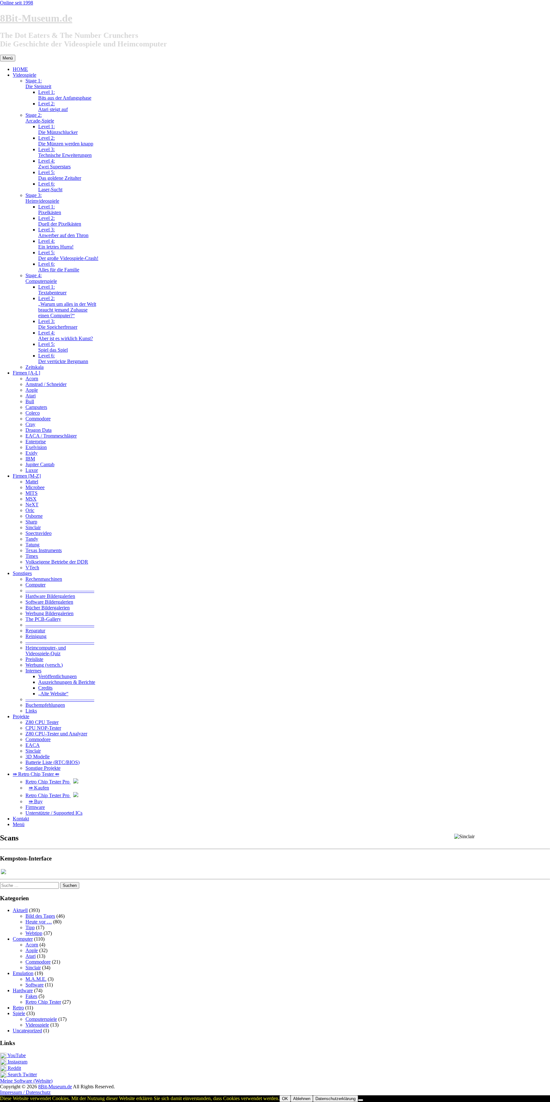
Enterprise (35, 441)
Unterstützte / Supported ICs (53, 813)
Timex (31, 556)
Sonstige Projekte (42, 768)
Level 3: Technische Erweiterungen (65, 152)
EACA (32, 745)
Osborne (34, 516)
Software (34, 984)
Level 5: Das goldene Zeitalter (59, 175)
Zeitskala (34, 367)
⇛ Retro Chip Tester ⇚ (36, 774)
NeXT (32, 504)
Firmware (35, 807)
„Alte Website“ (53, 693)
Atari (30, 395)
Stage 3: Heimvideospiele (42, 198)
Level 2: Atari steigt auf (53, 106)
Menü (19, 824)
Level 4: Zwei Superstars (54, 163)
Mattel (31, 481)
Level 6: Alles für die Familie (58, 266)
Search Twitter (21, 1074)
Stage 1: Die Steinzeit (38, 83)
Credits (45, 688)
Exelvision (36, 447)
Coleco (32, 413)
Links (31, 710)
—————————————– (59, 590)
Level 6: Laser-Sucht (50, 186)
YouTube (16, 1055)
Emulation (23, 973)
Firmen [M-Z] (27, 476)
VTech (32, 567)
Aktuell (20, 910)
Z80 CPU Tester (42, 722)
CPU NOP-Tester (43, 728)
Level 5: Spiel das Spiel (53, 347)
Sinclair (33, 527)
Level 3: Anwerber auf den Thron (63, 232)
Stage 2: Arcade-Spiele (39, 117)
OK (285, 1098)
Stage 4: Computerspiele (41, 278)
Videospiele (24, 75)
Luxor (31, 470)
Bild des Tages (40, 916)
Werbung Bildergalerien (49, 613)
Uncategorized (27, 1030)
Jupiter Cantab (39, 464)
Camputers (36, 407)
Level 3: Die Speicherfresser (57, 324)
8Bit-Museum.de (36, 18)
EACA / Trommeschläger (51, 436)
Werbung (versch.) (44, 665)
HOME (20, 69)
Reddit (13, 1068)
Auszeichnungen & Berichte (66, 682)
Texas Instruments (43, 550)
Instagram (16, 1061)
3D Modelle (37, 756)
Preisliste (34, 659)
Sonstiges (22, 573)
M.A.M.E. (35, 979)
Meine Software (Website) (26, 1081)
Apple (31, 390)
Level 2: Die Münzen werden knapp (65, 140)
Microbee (35, 487)
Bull (29, 401)
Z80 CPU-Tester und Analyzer (56, 733)
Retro (18, 1007)
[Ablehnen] (360, 1100)
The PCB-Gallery (43, 619)
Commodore (38, 418)
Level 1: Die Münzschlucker (58, 129)
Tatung (32, 544)
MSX (31, 499)
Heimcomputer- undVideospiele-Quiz (45, 650)
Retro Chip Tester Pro (48, 781)
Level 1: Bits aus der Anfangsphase (64, 95)
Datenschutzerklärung (335, 1098)
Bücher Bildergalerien (47, 607)
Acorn (31, 378)
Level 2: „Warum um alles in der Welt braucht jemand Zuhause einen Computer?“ (67, 307)
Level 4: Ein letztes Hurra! (56, 243)
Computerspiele (41, 1019)
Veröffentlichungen (57, 676)
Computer (35, 584)
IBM (30, 458)
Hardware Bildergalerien (50, 596)
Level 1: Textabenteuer (52, 289)
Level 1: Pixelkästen (49, 209)
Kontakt (21, 818)
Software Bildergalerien (49, 602)
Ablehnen (301, 1098)
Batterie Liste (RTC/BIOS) (52, 762)
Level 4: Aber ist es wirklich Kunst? (65, 335)
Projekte (21, 716)
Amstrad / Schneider (46, 384)
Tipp (30, 927)
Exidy (31, 453)
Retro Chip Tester (43, 1002)
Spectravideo (38, 533)
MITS (31, 493)
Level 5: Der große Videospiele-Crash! (68, 255)
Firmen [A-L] (26, 373)
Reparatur (35, 630)
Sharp (31, 521)
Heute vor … (38, 921)
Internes (33, 670)
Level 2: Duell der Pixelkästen (59, 221)
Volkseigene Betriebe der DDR (56, 562)
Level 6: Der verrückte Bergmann (63, 358)
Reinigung (35, 636)
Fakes (31, 996)
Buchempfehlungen (45, 705)
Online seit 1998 (16, 2)
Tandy (31, 539)
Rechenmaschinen (43, 579)
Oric (29, 510)
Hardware (23, 990)
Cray (30, 424)
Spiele (19, 1013)
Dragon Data (38, 430)
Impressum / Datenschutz (25, 1092)
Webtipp (33, 933)
